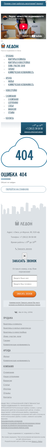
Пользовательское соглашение (11, 421)
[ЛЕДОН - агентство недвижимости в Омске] (23, 46)
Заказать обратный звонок (33, 132)
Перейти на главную (17, 189)
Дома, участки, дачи (16, 65)
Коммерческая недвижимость (21, 72)
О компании (11, 96)
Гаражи (11, 69)
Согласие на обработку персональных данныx (17, 425)
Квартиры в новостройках (19, 62)
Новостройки (11, 90)
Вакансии (12, 109)
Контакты (10, 118)
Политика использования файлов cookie (15, 427)
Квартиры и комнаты (17, 59)
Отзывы (11, 112)
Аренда (9, 78)
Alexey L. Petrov (37, 441)
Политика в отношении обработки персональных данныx (20, 423)
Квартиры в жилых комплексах (17, 328)
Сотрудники (13, 102)
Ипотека (7, 389)
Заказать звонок (24, 293)
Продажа (9, 56)
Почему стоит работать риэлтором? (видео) (23, 4)
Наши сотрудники (11, 376)
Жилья (11, 81)
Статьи (11, 106)
